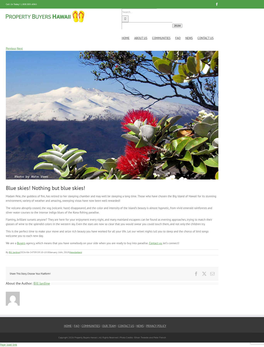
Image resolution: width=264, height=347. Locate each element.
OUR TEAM (109, 326)
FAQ (76, 326)
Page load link (8, 344)
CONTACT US (126, 326)
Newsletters (76, 252)
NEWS (140, 326)
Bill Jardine (14, 252)
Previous (11, 48)
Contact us (155, 243)
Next (20, 48)
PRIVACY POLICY (156, 326)
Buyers (21, 243)
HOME (68, 326)
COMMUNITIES (91, 326)
